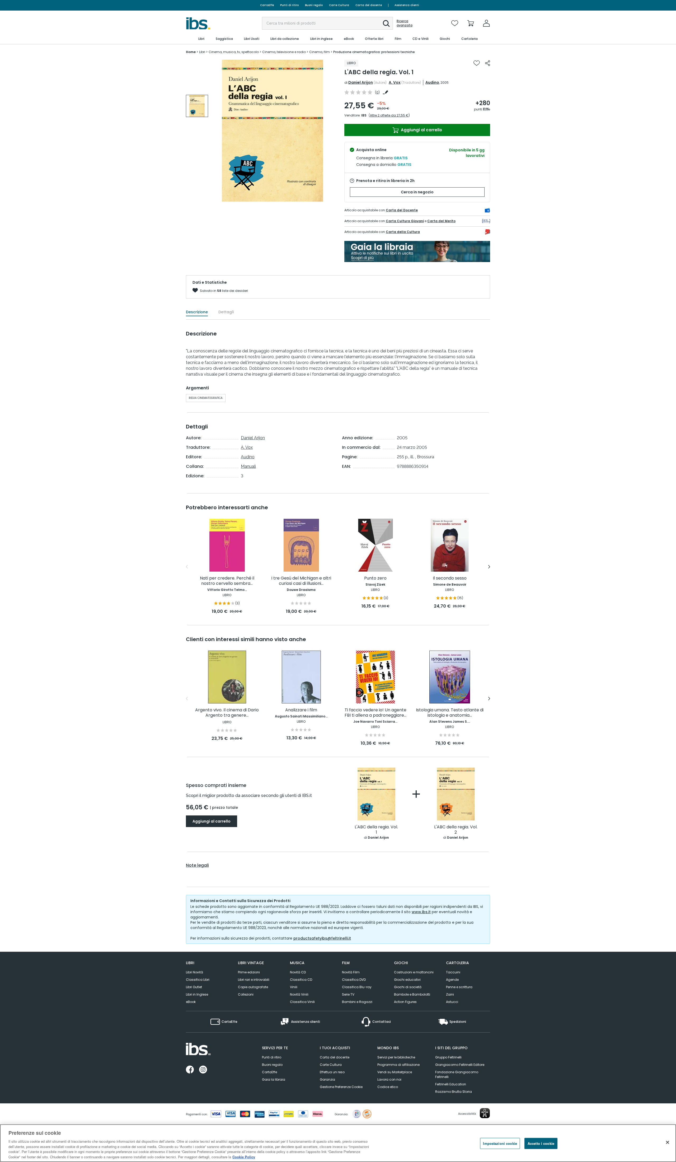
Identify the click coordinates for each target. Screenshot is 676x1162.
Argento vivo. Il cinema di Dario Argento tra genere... (227, 712)
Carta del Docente (402, 210)
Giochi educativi (407, 979)
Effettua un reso (332, 1072)
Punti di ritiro (289, 5)
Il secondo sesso (450, 578)
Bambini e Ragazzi (357, 1002)
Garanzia (327, 1079)
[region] (338, 1143)
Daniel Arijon (360, 82)
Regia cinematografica (206, 398)
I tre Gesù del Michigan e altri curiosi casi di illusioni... (301, 581)
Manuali (248, 466)
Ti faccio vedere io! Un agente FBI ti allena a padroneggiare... (375, 712)
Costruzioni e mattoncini (414, 972)
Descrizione (197, 312)
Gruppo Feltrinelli (448, 1057)
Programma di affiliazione (398, 1064)
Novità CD (298, 972)
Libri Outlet (194, 987)
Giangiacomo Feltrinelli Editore (459, 1064)
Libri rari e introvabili (253, 979)
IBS (364, 115)
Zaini (450, 994)
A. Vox (395, 82)
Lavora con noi (389, 1079)
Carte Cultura (339, 5)
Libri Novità (194, 972)
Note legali (197, 865)
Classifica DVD (354, 979)
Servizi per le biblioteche (396, 1057)
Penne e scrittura (459, 987)
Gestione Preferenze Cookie (341, 1087)
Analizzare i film (301, 710)
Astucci (452, 1002)
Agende (452, 979)
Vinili (293, 987)
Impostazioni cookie (500, 1143)
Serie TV (348, 994)
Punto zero (375, 578)
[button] (386, 23)
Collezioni (245, 994)
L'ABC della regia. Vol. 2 (455, 829)
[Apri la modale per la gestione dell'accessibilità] (485, 1113)
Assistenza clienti (407, 5)
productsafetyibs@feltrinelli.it (322, 938)
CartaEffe (267, 5)
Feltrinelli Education (450, 1084)
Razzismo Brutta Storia (453, 1091)
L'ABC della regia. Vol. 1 (376, 829)
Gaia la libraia (273, 1079)
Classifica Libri (197, 979)
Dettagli (226, 312)
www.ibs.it (421, 911)
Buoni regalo (314, 5)
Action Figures (405, 1002)
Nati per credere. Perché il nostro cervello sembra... (227, 581)
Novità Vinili (299, 994)
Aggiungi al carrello (421, 130)
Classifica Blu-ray (357, 987)
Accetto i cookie (541, 1143)
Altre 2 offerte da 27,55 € (389, 115)
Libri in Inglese (197, 994)
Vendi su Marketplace (394, 1072)
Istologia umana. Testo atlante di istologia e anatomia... (449, 712)
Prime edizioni (249, 972)
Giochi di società (407, 987)
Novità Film (351, 972)
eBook (191, 1002)
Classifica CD (301, 979)
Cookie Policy (243, 1156)
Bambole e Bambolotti (412, 994)
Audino (432, 82)
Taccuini (453, 972)
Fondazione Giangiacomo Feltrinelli (456, 1074)
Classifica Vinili (302, 1002)
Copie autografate (253, 987)
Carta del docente (368, 5)
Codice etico (387, 1087)
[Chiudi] (667, 1142)
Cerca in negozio (417, 192)
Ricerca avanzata (404, 23)
